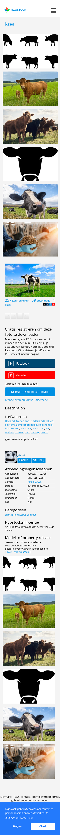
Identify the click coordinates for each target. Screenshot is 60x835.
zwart (44, 432)
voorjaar (26, 428)
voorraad (38, 428)
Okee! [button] (42, 826)
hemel (31, 425)
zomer (19, 432)
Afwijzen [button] (17, 826)
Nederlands (37, 421)
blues (49, 421)
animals (9, 514)
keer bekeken (20, 301)
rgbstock (18, 9)
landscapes (20, 514)
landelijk (47, 425)
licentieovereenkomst (45, 797)
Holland (10, 421)
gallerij (38, 460)
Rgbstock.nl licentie (22, 522)
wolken (9, 432)
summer (31, 514)
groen (22, 425)
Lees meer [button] (26, 817)
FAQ (9, 551)
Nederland (22, 421)
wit (47, 428)
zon (27, 432)
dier (7, 425)
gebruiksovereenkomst (25, 800)
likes (8, 305)
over (45, 800)
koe (38, 425)
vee (17, 428)
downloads (43, 301)
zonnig (35, 432)
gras (14, 425)
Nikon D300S (35, 481)
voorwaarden (21, 551)
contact (25, 797)
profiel (24, 460)
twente (9, 428)
